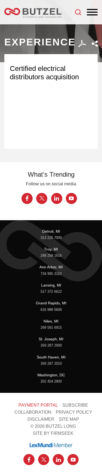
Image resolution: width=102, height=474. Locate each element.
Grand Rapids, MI (51, 303)
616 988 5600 (51, 310)
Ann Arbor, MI (51, 267)
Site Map (69, 419)
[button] (94, 43)
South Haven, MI (51, 357)
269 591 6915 (51, 328)
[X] (41, 198)
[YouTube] (71, 198)
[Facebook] (27, 198)
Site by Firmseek (53, 433)
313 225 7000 (51, 238)
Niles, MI (51, 321)
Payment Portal (38, 405)
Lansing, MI (51, 285)
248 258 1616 (51, 256)
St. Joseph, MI (51, 339)
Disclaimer (40, 419)
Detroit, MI (51, 231)
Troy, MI (51, 249)
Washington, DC (51, 375)
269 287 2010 (51, 364)
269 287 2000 (51, 345)
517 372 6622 (51, 292)
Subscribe (75, 405)
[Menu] (92, 12)
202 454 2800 (51, 381)
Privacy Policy (74, 412)
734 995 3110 (51, 274)
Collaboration (32, 412)
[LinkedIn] (56, 198)
